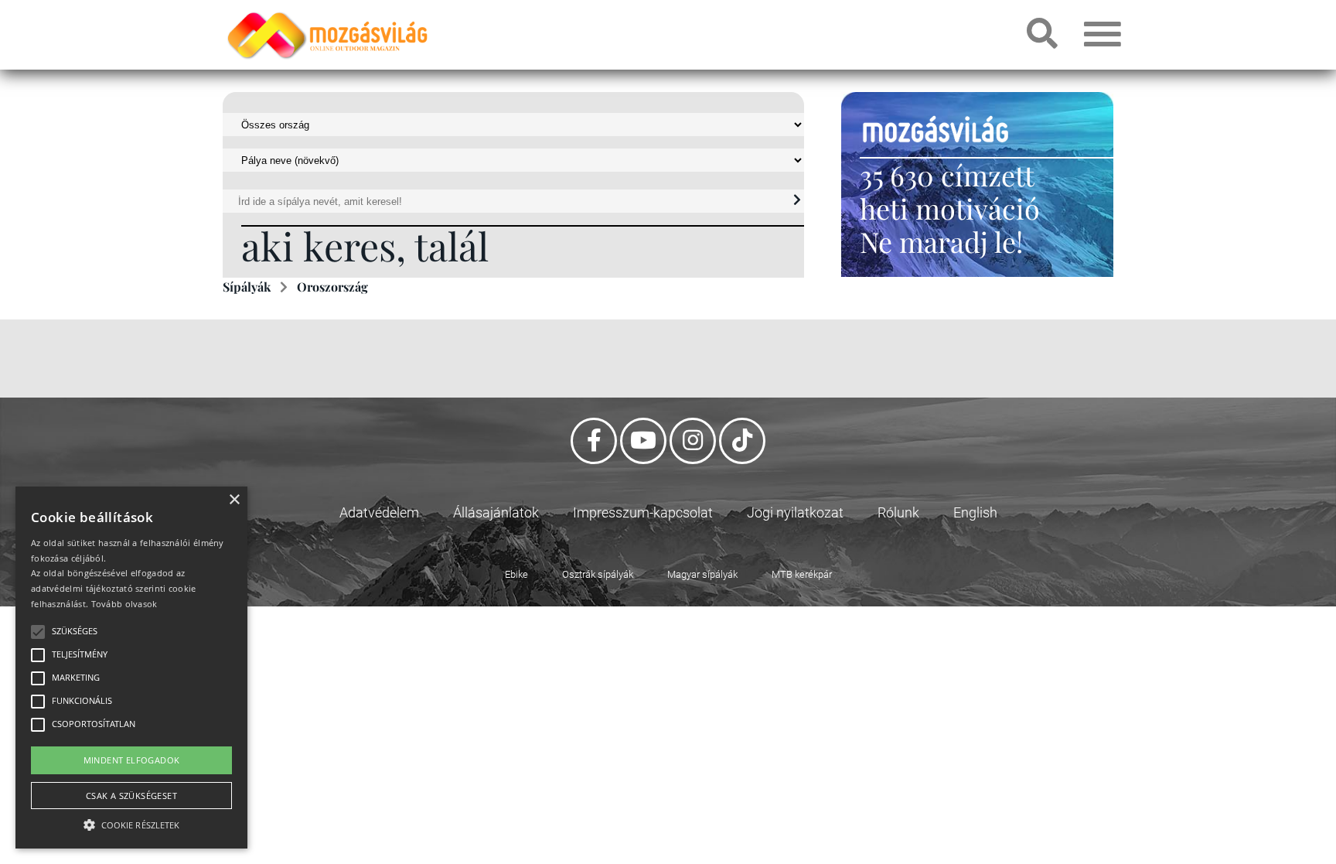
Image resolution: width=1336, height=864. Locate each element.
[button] (131, 822)
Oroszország (332, 286)
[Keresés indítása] (797, 200)
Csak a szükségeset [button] (131, 795)
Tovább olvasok (124, 604)
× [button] (234, 500)
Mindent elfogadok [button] (132, 760)
